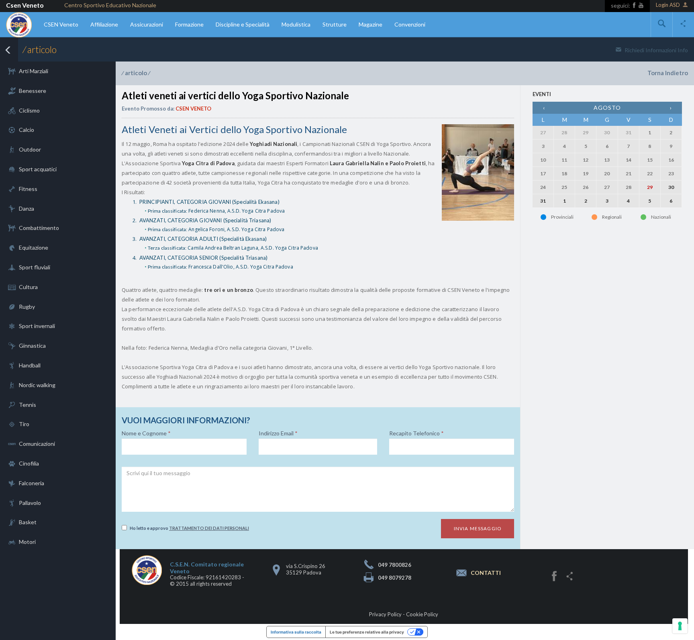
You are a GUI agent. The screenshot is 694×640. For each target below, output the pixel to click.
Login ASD (668, 5)
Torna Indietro (667, 72)
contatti (486, 572)
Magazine (370, 24)
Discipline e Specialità (242, 24)
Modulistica (296, 24)
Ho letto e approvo (189, 528)
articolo (136, 72)
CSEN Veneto (61, 24)
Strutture (335, 24)
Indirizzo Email (278, 433)
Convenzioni (409, 24)
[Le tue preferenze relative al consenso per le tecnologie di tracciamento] (680, 626)
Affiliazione (104, 24)
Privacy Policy (385, 614)
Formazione (189, 24)
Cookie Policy (422, 614)
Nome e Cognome (146, 433)
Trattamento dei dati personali (209, 528)
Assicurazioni (146, 24)
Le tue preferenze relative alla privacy (367, 632)
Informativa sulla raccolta (296, 632)
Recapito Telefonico (416, 433)
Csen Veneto (25, 5)
